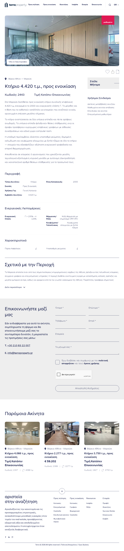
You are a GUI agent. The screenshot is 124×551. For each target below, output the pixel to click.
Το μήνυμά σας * (63, 347)
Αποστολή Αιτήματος (87, 388)
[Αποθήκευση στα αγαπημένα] (107, 72)
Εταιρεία (59, 334)
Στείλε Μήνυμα (95, 83)
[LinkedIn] (9, 537)
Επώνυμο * (94, 308)
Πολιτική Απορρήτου (69, 545)
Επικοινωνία (97, 5)
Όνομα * (59, 308)
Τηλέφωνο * (61, 321)
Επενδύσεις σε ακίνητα (97, 111)
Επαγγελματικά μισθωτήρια (99, 114)
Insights (75, 5)
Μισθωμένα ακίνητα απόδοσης (101, 108)
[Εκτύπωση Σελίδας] (117, 72)
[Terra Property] (16, 4)
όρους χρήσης (91, 364)
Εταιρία (85, 5)
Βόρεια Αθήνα (14, 79)
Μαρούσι (27, 79)
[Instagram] (12, 537)
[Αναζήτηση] (110, 5)
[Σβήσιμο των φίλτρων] (62, 491)
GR (115, 5)
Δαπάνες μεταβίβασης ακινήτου (101, 104)
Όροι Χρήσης (83, 545)
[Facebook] (5, 537)
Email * (92, 321)
